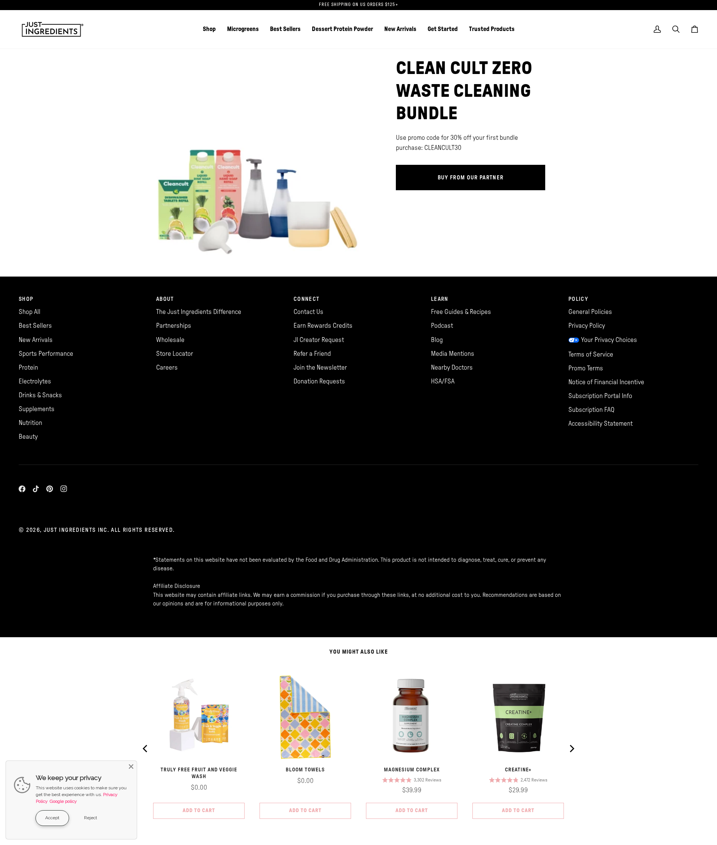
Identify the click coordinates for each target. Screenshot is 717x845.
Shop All (29, 312)
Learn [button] (439, 299)
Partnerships (173, 326)
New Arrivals (36, 340)
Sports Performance (46, 354)
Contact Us (308, 312)
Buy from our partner (471, 178)
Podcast (442, 326)
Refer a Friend (312, 354)
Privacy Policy (586, 326)
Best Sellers (35, 326)
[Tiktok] (36, 488)
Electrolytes (35, 381)
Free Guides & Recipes (461, 312)
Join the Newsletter (320, 367)
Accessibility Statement (600, 423)
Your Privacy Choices (609, 340)
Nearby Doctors (452, 367)
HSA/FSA (442, 381)
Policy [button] (578, 299)
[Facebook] (22, 488)
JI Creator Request (319, 340)
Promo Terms (585, 368)
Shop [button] (26, 299)
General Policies (590, 312)
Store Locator (174, 354)
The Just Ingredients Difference (198, 312)
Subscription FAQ (591, 410)
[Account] (657, 29)
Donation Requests (319, 381)
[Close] (131, 766)
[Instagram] (63, 488)
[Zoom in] (167, 249)
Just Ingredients (70, 530)
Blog (437, 340)
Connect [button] (306, 299)
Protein (28, 367)
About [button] (165, 299)
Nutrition (30, 423)
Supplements (37, 409)
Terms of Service (590, 354)
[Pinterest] (49, 488)
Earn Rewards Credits (323, 326)
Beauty (28, 437)
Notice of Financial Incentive (606, 382)
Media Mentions (452, 354)
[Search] (676, 29)
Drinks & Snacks (40, 395)
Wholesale (170, 340)
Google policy (63, 801)
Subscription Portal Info (600, 396)
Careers (167, 367)
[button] (209, 29)
